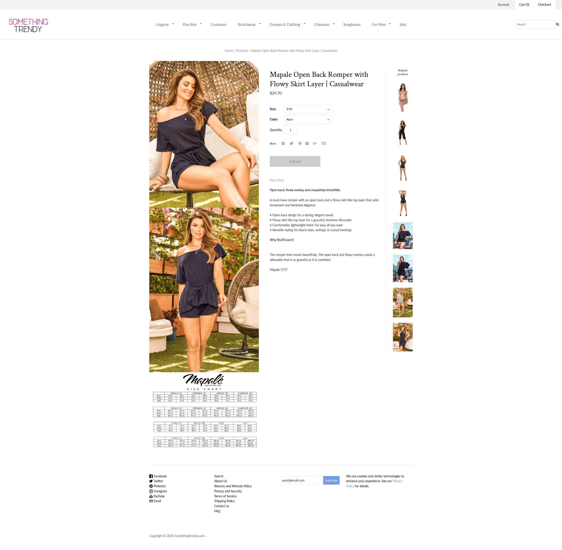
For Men (379, 24)
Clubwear (322, 24)
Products (242, 50)
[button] (174, 23)
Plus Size (190, 24)
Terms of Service (225, 496)
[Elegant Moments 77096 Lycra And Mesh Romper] (403, 167)
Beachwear (247, 24)
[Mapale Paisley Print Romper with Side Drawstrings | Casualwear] (403, 302)
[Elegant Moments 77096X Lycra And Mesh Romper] (403, 202)
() (524, 4)
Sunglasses (351, 24)
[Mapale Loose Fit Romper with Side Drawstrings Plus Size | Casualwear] (403, 236)
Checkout (544, 4)
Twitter (158, 481)
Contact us (221, 506)
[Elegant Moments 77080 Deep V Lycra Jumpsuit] (403, 132)
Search (218, 476)
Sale (403, 24)
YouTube (159, 496)
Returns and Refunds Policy (233, 486)
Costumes (219, 24)
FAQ (217, 511)
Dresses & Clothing (285, 24)
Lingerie (162, 24)
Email (157, 501)
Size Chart (276, 180)
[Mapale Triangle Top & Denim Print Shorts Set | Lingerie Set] (403, 96)
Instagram (160, 491)
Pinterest (159, 486)
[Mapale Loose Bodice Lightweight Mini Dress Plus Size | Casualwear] (403, 268)
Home (229, 50)
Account (503, 4)
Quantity (276, 130)
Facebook (160, 476)
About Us (220, 481)
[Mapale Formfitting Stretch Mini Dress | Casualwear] (403, 337)
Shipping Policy (224, 501)
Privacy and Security (228, 491)
